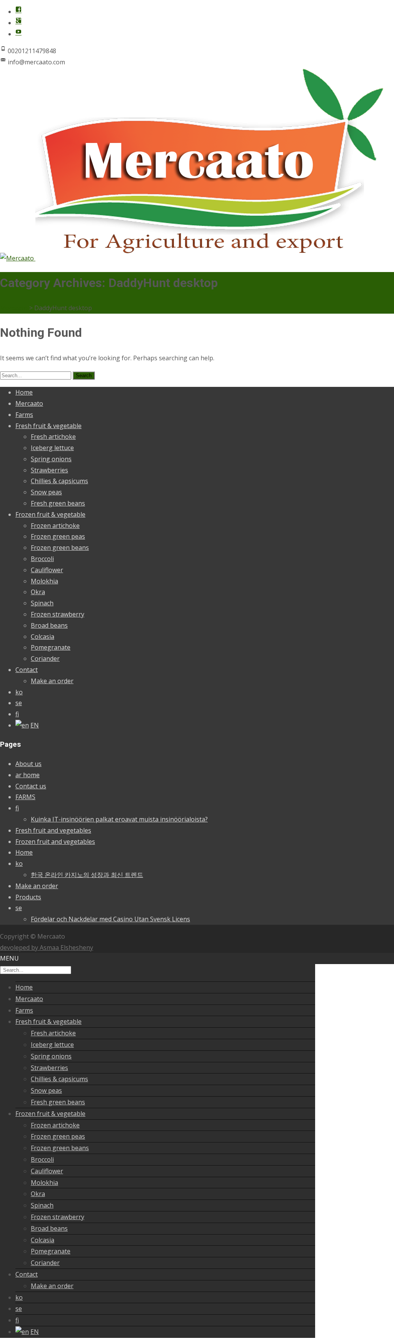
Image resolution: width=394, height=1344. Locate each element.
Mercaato (29, 403)
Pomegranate (50, 647)
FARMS (25, 797)
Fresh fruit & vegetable (48, 426)
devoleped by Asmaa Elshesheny (46, 947)
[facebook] (18, 11)
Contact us (30, 786)
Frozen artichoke (55, 525)
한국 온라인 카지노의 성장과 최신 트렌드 (87, 874)
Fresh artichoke (53, 436)
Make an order (52, 681)
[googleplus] (18, 22)
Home (24, 392)
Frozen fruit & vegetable (50, 514)
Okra (38, 592)
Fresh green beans (58, 503)
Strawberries (49, 470)
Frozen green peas (58, 536)
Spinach (42, 603)
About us (28, 763)
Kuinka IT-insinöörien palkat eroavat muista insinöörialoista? (119, 819)
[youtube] (18, 34)
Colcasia (42, 636)
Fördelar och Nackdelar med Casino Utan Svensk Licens (110, 919)
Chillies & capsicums (59, 481)
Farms (24, 414)
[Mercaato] (192, 258)
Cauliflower (47, 570)
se (18, 703)
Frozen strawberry (57, 614)
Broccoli (42, 558)
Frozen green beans (60, 547)
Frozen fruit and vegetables (55, 841)
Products (28, 897)
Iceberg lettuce (52, 448)
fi (17, 714)
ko (19, 692)
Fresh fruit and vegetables (53, 830)
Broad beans (49, 625)
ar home (27, 775)
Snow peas (46, 492)
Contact (26, 669)
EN (34, 725)
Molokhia (44, 581)
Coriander (45, 658)
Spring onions (51, 459)
